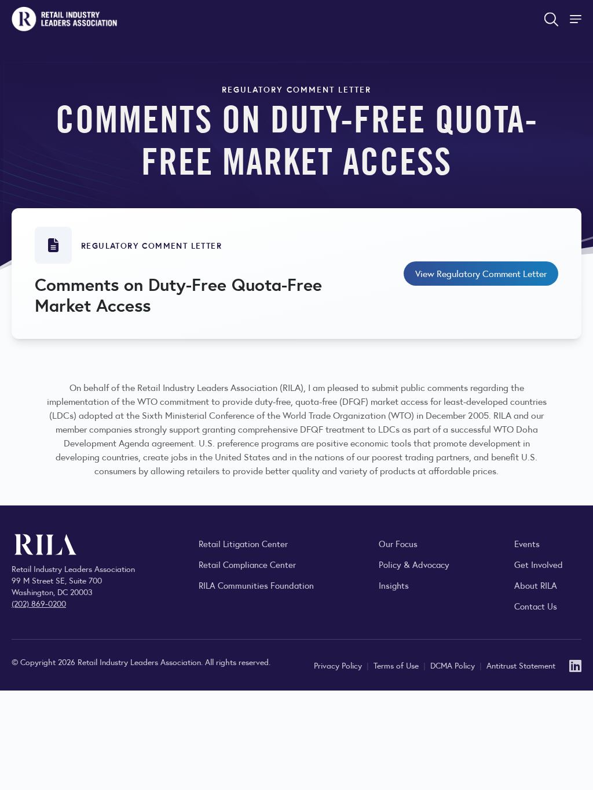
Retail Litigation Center (243, 543)
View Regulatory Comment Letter (481, 273)
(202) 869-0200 (39, 603)
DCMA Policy (453, 665)
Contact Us (535, 605)
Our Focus (398, 543)
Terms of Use (397, 665)
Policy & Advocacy (414, 564)
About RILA (535, 585)
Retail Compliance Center (247, 564)
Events (527, 543)
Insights (394, 585)
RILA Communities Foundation (256, 585)
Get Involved (538, 564)
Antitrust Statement (520, 665)
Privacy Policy (339, 665)
